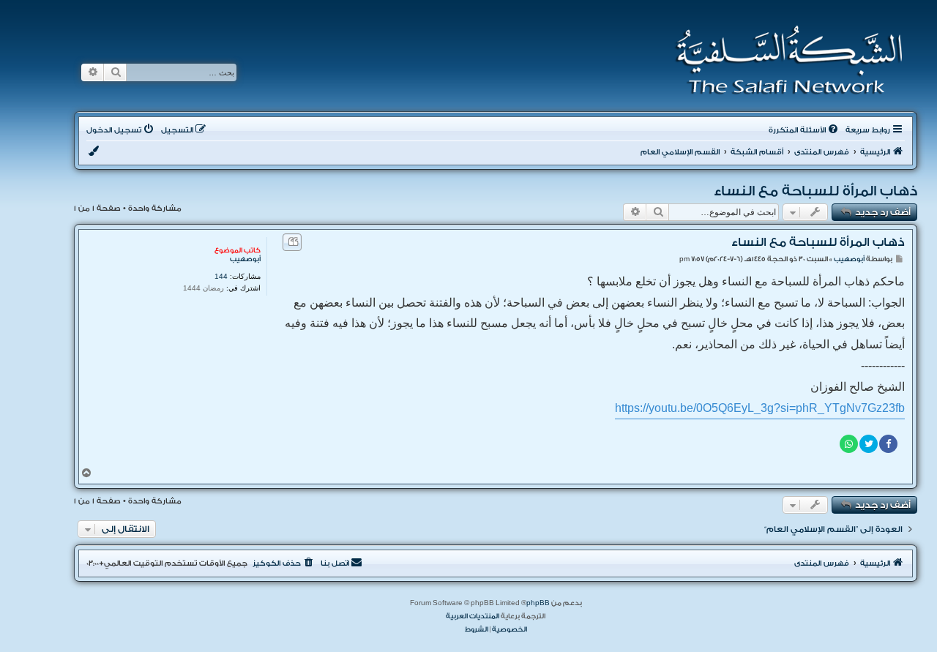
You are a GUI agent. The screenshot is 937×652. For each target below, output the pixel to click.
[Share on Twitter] (868, 444)
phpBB (538, 603)
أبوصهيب (245, 259)
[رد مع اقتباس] (292, 242)
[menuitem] (804, 130)
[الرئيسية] (784, 60)
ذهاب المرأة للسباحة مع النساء (815, 191)
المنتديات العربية (472, 616)
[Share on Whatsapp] (849, 444)
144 (221, 276)
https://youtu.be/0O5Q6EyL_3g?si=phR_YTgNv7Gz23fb (760, 408)
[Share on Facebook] (888, 444)
